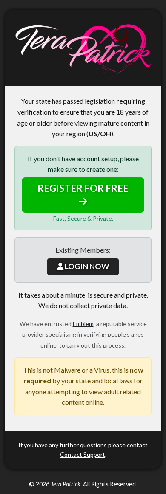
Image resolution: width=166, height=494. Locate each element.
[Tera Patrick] (83, 48)
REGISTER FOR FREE (83, 188)
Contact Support (82, 454)
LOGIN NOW (86, 266)
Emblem (83, 323)
